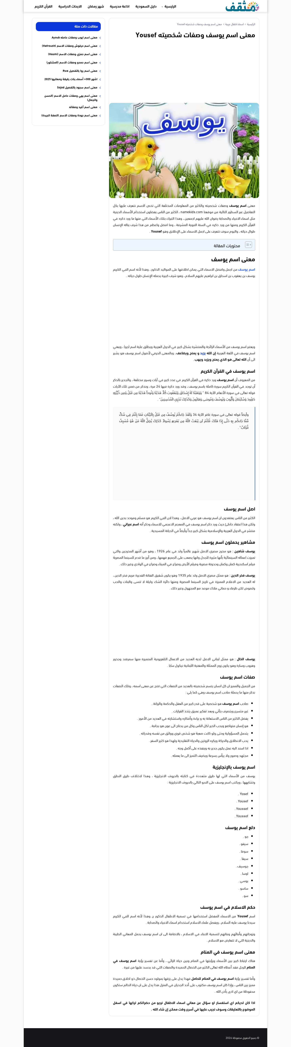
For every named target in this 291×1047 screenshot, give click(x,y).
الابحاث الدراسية (70, 6)
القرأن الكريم (43, 6)
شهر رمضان (96, 6)
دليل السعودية (146, 6)
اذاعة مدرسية (119, 6)
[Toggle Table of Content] (246, 244)
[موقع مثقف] (242, 5)
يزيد (203, 352)
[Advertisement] (184, 70)
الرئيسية (170, 6)
